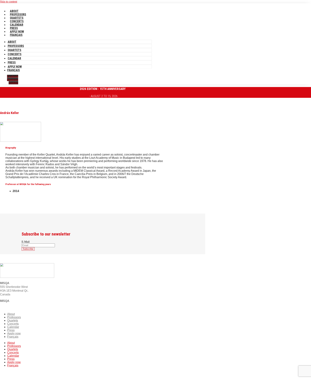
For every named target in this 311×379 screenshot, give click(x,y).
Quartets (16, 18)
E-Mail (26, 241)
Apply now (17, 31)
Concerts (17, 21)
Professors (18, 14)
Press (14, 28)
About (14, 11)
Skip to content (8, 1)
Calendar (16, 24)
